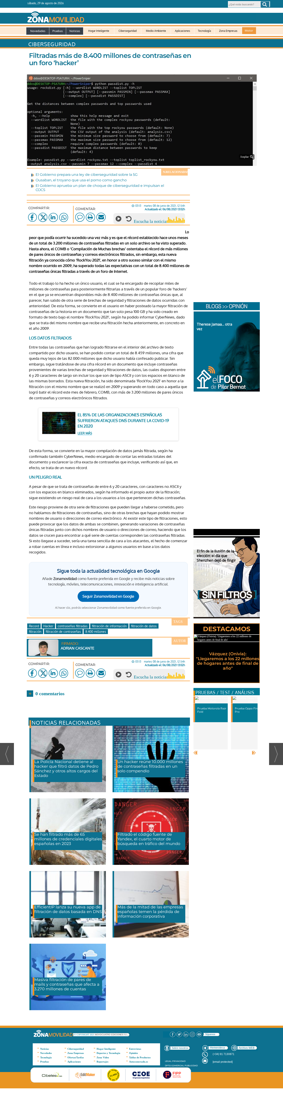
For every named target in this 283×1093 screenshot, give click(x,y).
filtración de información (109, 626)
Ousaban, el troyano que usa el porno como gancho (81, 180)
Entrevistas (135, 1049)
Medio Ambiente (156, 30)
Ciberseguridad (128, 30)
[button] (265, 4)
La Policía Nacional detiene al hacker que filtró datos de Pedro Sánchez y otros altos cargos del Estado (66, 768)
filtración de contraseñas (63, 631)
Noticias (74, 31)
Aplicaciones (182, 30)
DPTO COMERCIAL (174, 1065)
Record (34, 626)
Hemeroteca (217, 1047)
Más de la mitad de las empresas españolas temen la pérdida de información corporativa (150, 912)
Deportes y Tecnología (108, 1053)
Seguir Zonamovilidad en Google (108, 596)
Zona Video (103, 1057)
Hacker (48, 626)
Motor (249, 30)
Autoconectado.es (138, 1061)
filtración (35, 631)
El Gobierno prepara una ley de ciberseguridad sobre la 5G (87, 174)
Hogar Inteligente (98, 30)
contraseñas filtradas (73, 626)
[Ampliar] (143, 160)
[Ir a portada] (141, 16)
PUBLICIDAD (191, 1065)
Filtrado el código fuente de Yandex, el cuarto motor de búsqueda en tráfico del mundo (148, 839)
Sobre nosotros (180, 1048)
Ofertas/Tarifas (75, 1057)
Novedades (37, 31)
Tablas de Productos (140, 1057)
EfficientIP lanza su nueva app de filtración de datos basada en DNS (68, 909)
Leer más (85, 433)
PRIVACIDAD (178, 1061)
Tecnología (204, 30)
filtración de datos (144, 626)
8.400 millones (95, 631)
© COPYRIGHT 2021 (84, 1034)
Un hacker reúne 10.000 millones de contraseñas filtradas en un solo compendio (150, 766)
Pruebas (57, 31)
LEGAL (168, 1061)
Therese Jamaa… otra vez (214, 326)
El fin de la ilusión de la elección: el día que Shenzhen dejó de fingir (216, 556)
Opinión (133, 1053)
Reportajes (102, 1061)
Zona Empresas (228, 30)
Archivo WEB (246, 1047)
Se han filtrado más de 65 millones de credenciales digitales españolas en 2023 (68, 839)
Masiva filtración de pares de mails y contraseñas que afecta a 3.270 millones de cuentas (66, 984)
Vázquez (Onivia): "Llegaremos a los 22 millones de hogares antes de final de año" (227, 661)
